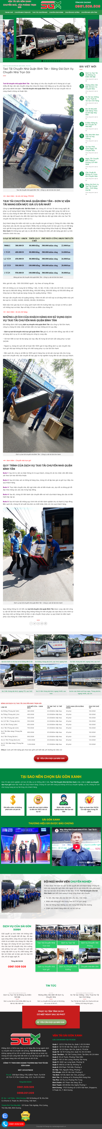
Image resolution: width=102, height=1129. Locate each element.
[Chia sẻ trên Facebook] (31, 623)
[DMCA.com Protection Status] (25, 1116)
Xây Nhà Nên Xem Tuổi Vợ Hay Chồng (92, 136)
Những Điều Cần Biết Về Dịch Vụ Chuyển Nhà (91, 87)
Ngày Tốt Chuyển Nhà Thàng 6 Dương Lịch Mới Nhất (92, 161)
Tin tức (28, 66)
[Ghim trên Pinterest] (42, 623)
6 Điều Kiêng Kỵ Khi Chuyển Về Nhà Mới (91, 124)
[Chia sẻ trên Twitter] (34, 623)
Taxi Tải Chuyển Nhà (39, 12)
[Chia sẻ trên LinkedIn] (45, 623)
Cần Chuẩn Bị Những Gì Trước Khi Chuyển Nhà (91, 174)
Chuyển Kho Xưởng (72, 12)
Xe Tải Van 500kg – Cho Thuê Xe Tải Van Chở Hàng (92, 99)
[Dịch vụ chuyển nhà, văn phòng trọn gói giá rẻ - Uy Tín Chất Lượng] (51, 5)
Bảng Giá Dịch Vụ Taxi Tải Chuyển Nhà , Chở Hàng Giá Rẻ (92, 187)
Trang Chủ (9, 12)
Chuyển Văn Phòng (56, 12)
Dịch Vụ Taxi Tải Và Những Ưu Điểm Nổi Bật (91, 75)
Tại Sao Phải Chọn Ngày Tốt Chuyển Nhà (91, 148)
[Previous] (1, 999)
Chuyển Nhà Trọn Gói (22, 12)
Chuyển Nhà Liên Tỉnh (89, 12)
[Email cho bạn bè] (38, 623)
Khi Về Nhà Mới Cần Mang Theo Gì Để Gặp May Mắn (91, 112)
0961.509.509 (88, 6)
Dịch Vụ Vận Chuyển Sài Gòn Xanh (14, 66)
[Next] (100, 999)
